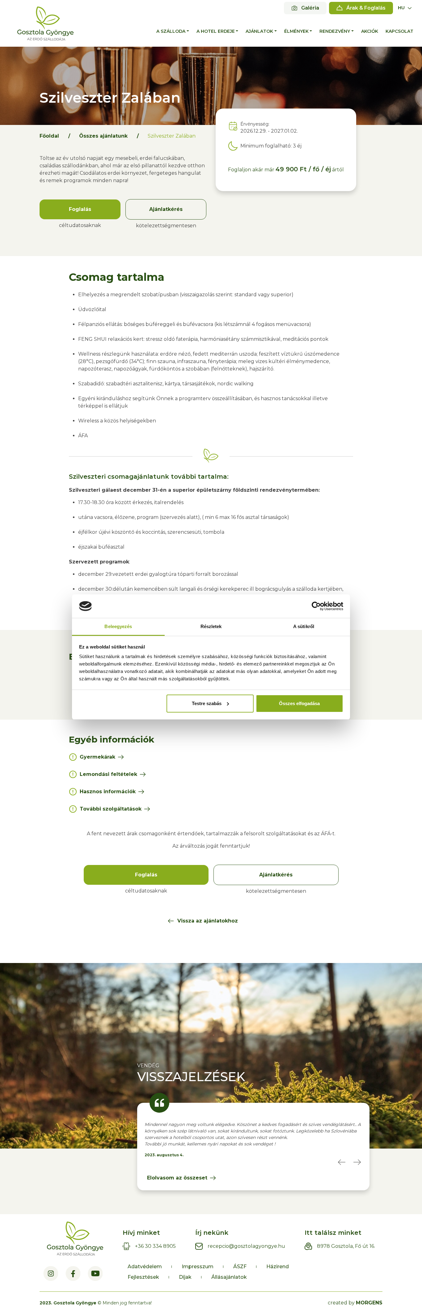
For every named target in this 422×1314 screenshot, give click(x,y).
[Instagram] (51, 1273)
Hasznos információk (108, 791)
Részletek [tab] (211, 626)
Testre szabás (207, 703)
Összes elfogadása (299, 703)
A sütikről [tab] (303, 626)
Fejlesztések (143, 1277)
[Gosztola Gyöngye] (45, 23)
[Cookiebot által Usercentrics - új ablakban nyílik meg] (316, 606)
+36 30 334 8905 (155, 1246)
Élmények (296, 31)
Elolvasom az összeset (177, 1178)
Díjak (185, 1277)
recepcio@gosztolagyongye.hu (246, 1246)
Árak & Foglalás (366, 8)
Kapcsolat (399, 31)
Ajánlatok (259, 31)
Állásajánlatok (229, 1277)
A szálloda (170, 31)
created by (355, 1303)
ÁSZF (240, 1266)
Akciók (369, 31)
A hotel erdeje (215, 31)
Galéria (310, 8)
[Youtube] (95, 1273)
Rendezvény (334, 31)
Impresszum (197, 1266)
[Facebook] (73, 1273)
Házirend (277, 1266)
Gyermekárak (97, 757)
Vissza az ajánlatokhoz (207, 921)
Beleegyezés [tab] (118, 626)
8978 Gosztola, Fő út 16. (346, 1246)
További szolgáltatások (110, 809)
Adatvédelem (145, 1266)
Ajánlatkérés (166, 209)
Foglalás (80, 209)
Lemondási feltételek (108, 774)
